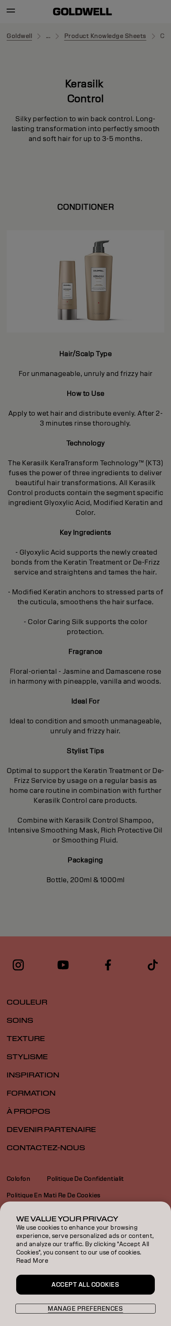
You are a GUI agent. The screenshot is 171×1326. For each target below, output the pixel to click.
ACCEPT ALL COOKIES (85, 1284)
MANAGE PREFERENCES (85, 1308)
